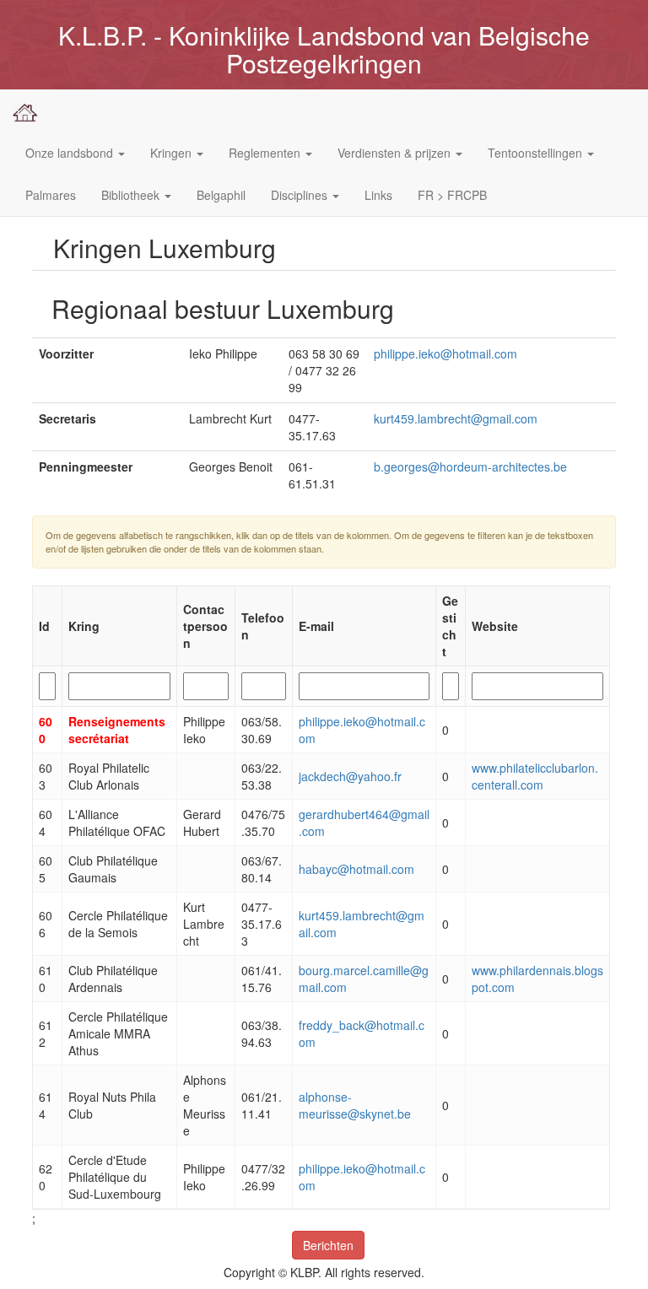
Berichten (328, 1245)
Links (378, 194)
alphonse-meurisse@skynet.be (355, 1105)
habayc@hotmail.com (356, 868)
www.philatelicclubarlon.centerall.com (535, 776)
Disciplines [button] (301, 194)
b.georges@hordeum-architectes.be (470, 466)
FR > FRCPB (452, 194)
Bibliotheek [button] (132, 194)
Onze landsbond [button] (70, 152)
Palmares (50, 194)
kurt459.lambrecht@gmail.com (455, 418)
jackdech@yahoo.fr (350, 776)
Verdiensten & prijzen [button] (396, 152)
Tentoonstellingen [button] (537, 152)
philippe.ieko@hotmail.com (445, 353)
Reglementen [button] (266, 152)
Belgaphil (221, 194)
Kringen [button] (172, 152)
